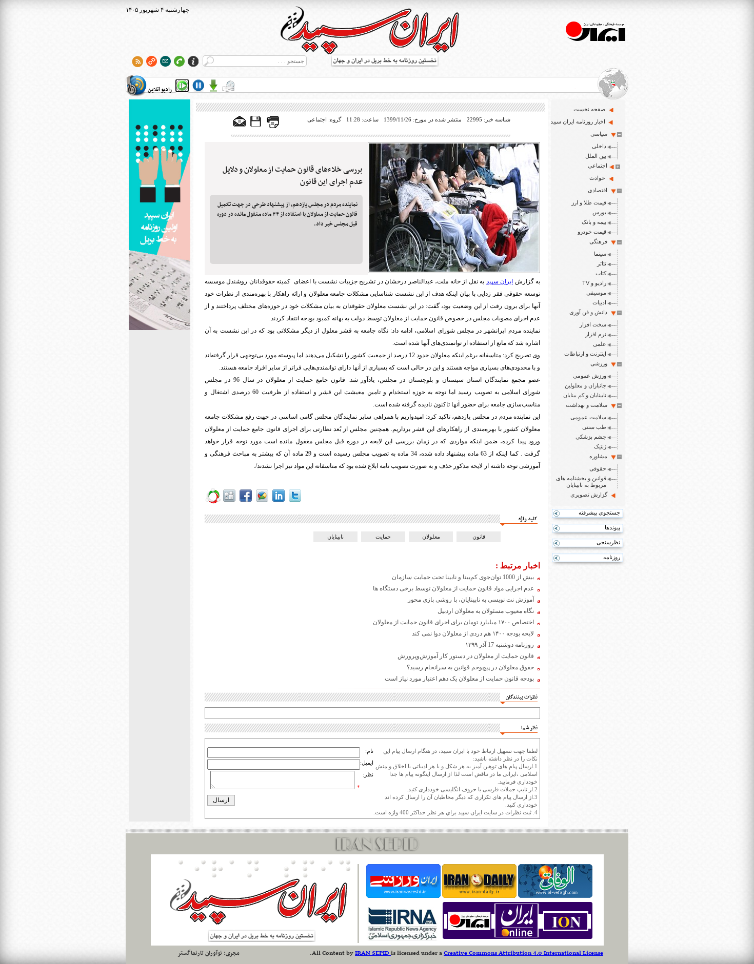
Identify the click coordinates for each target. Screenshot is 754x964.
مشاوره (598, 456)
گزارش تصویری (588, 494)
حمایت (383, 537)
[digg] (229, 502)
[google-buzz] (262, 502)
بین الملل (595, 156)
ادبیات (599, 302)
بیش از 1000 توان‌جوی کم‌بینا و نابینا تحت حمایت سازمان (463, 577)
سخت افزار (593, 324)
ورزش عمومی (589, 376)
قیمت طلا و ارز (588, 202)
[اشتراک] (165, 61)
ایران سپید (499, 281)
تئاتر (601, 263)
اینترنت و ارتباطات (585, 354)
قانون (478, 537)
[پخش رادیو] (182, 85)
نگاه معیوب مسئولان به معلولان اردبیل (486, 610)
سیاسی (598, 134)
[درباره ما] (193, 61)
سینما (600, 254)
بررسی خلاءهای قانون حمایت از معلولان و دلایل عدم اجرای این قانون (293, 175)
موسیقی (596, 293)
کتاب (601, 273)
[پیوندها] (151, 61)
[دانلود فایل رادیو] (213, 85)
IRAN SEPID (373, 953)
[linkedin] (278, 502)
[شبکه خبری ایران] (517, 939)
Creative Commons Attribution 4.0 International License (523, 953)
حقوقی (597, 468)
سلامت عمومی (588, 417)
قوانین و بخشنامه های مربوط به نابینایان (581, 481)
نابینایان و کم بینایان (584, 395)
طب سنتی (594, 427)
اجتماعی (597, 165)
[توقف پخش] (198, 85)
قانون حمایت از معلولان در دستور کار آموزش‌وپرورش (466, 656)
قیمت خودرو (592, 232)
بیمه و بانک (594, 222)
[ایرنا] (402, 939)
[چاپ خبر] (273, 126)
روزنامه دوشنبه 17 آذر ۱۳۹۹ (499, 644)
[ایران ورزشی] (403, 896)
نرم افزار (595, 334)
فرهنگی (598, 241)
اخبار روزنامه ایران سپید (577, 121)
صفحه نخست (589, 109)
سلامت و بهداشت (586, 405)
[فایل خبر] (256, 126)
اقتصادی (597, 190)
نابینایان (335, 537)
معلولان (431, 537)
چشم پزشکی (591, 437)
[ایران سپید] (159, 215)
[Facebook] (245, 502)
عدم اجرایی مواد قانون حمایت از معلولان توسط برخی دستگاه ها (453, 588)
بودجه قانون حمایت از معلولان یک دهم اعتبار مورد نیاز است (459, 678)
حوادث (597, 178)
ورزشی (598, 363)
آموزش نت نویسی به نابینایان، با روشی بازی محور (471, 599)
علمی (599, 344)
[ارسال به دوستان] (239, 122)
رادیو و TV (594, 283)
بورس (599, 212)
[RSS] (138, 61)
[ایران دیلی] (479, 896)
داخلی (599, 146)
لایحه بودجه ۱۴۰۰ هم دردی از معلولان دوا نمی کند (473, 633)
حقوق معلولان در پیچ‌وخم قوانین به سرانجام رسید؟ (470, 667)
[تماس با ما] (179, 61)
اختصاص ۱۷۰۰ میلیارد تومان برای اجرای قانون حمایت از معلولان (453, 622)
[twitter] (295, 502)
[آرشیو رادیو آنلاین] (228, 85)
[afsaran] (213, 502)
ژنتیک (600, 446)
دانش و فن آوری (588, 312)
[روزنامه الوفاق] (555, 896)
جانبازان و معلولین (585, 385)
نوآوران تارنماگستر (199, 953)
